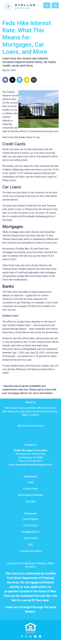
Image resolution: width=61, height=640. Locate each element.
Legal (30, 482)
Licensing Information (30, 551)
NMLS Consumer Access (30, 425)
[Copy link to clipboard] (34, 80)
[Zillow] (40, 636)
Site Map (30, 501)
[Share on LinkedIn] (20, 80)
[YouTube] (35, 636)
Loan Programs (30, 519)
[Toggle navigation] (55, 5)
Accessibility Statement (30, 495)
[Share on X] (12, 80)
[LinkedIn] (30, 636)
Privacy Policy (30, 488)
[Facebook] (22, 636)
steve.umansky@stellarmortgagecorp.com (30, 464)
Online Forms (30, 538)
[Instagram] (26, 636)
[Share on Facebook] (5, 80)
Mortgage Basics (30, 531)
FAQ (30, 544)
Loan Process (30, 525)
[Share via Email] (27, 80)
